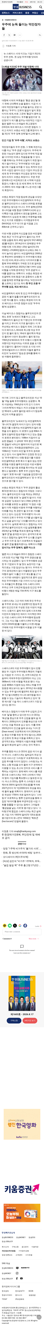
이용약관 (35, 1247)
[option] (22, 1124)
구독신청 (14, 1020)
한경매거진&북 (7, 2)
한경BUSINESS (10, 20)
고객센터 (19, 1255)
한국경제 (5, 1291)
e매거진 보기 (30, 1020)
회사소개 (5, 1247)
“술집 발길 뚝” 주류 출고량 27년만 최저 (23, 865)
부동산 (35, 13)
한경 (7, 1237)
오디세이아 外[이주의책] (15, 857)
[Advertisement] (22, 1068)
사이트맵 (28, 1255)
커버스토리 (17, 13)
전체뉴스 (6, 13)
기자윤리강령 (24, 1251)
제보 (26, 2)
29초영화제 (19, 1299)
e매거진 (33, 2)
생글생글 (32, 1295)
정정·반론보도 (7, 1255)
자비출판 (20, 2)
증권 (27, 13)
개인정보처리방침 (9, 1251)
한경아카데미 (7, 1295)
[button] (40, 2)
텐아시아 (18, 1295)
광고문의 (25, 1247)
